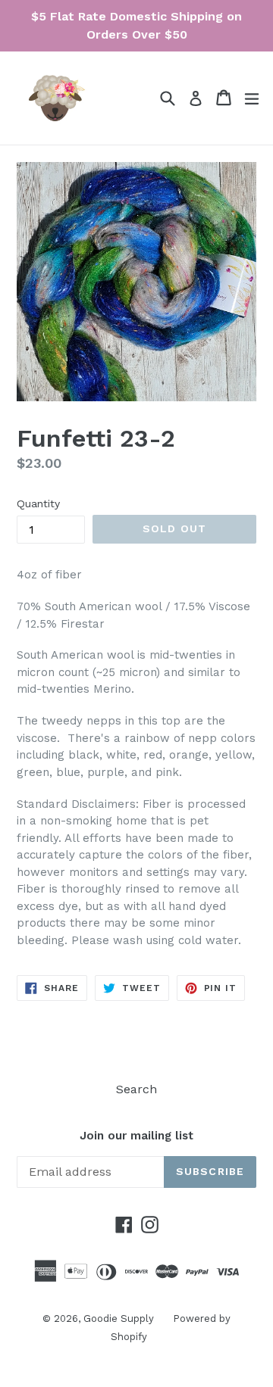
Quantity (38, 503)
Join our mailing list (136, 1135)
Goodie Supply (118, 1318)
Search (136, 1089)
